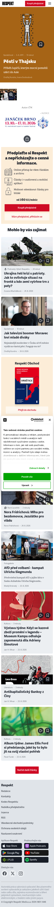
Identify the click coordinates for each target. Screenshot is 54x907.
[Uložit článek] (40, 44)
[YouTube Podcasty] (36, 853)
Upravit (25, 485)
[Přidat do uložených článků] (48, 261)
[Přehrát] (41, 261)
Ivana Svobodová (24, 77)
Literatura (8, 687)
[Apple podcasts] (36, 846)
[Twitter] (12, 876)
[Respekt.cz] (8, 3)
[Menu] (50, 3)
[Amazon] (11, 860)
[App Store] (11, 846)
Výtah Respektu (23, 269)
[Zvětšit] (8, 94)
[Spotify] (36, 860)
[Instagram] (20, 876)
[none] (11, 94)
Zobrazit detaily (37, 468)
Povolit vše (27, 477)
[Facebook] (4, 876)
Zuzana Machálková (12, 291)
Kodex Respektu (9, 801)
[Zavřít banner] (50, 420)
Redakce (5, 791)
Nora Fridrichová (11, 526)
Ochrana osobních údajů (13, 828)
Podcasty (11, 269)
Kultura (7, 624)
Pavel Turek (9, 757)
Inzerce (5, 812)
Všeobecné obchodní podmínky (17, 823)
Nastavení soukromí (11, 833)
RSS (3, 817)
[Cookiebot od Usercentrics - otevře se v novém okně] (32, 420)
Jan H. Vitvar (9, 650)
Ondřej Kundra (9, 77)
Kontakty (6, 796)
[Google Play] (11, 853)
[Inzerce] (27, 122)
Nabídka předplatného (12, 807)
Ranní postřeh (13, 508)
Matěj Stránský (10, 586)
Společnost (8, 55)
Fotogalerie (9, 563)
